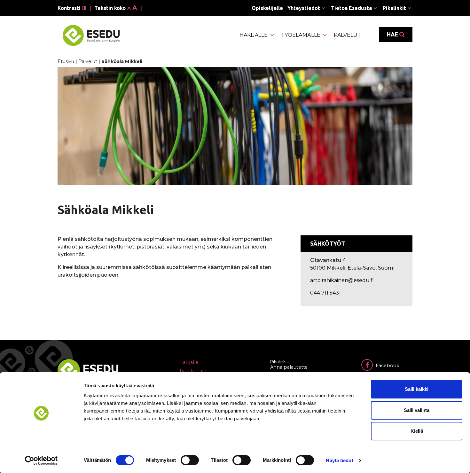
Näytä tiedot (339, 460)
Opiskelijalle (267, 8)
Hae (393, 34)
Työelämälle (300, 35)
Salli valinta (416, 410)
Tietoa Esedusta (351, 8)
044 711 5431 (325, 293)
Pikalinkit (394, 8)
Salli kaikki (416, 389)
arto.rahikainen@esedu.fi (342, 280)
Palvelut (347, 35)
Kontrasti (70, 8)
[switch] (190, 460)
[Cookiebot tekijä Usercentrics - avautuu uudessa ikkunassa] (41, 460)
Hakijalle (253, 35)
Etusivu (66, 61)
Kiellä (417, 431)
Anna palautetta (289, 367)
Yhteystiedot (303, 8)
